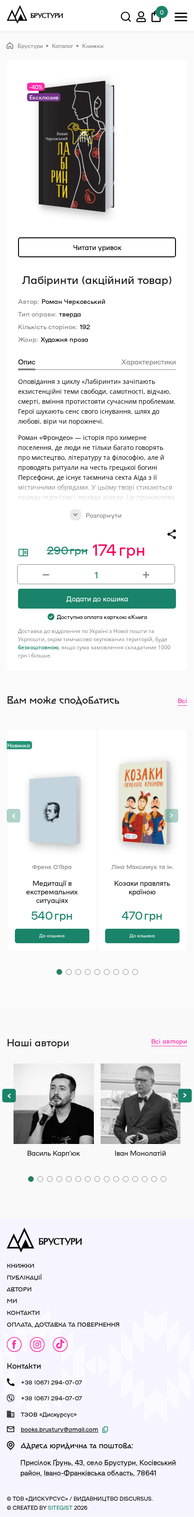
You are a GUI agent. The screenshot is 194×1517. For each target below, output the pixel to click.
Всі (182, 700)
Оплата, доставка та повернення (63, 1324)
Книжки (92, 46)
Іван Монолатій (141, 1103)
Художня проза (64, 339)
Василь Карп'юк (54, 1103)
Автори (19, 1288)
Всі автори (169, 1040)
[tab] (26, 363)
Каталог (62, 46)
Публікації (24, 1277)
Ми (12, 1300)
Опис (26, 362)
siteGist (60, 1507)
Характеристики (148, 362)
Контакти (23, 1312)
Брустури (30, 46)
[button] (59, 972)
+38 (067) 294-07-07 (51, 1382)
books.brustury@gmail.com (59, 1429)
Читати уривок (97, 247)
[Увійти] (141, 18)
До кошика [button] (52, 935)
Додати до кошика (97, 599)
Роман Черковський (74, 301)
